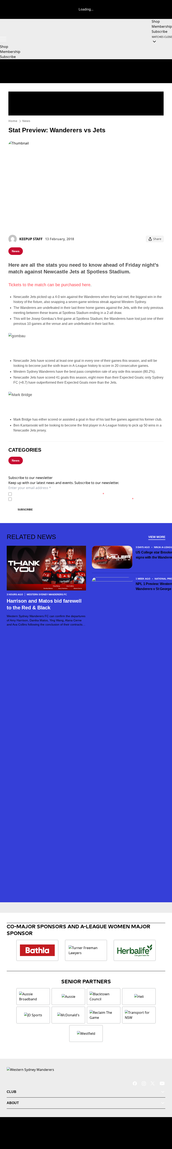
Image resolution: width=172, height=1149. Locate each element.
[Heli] (138, 996)
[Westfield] (86, 1033)
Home (12, 121)
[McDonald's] (68, 1015)
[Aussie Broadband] (33, 996)
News (26, 121)
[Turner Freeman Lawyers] (86, 950)
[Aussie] (68, 996)
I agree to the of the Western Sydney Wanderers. (58, 494)
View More (156, 537)
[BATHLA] (37, 950)
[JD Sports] (33, 1015)
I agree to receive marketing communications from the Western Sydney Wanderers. (73, 499)
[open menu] (3, 39)
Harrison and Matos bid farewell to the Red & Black (44, 604)
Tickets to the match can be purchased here (49, 284)
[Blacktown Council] (103, 996)
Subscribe (25, 509)
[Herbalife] (134, 950)
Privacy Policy (42, 494)
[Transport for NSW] (138, 1015)
